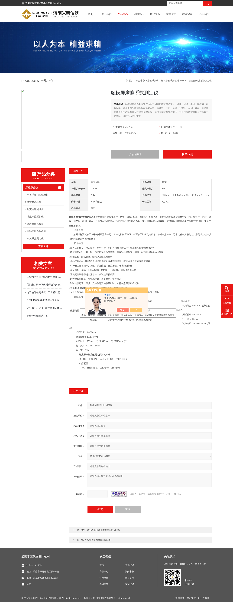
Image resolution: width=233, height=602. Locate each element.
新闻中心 (139, 14)
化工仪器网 (203, 598)
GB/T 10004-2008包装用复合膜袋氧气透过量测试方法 (45, 300)
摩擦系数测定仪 (35, 238)
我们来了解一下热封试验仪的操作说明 (45, 284)
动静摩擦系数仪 (35, 224)
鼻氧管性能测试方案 (37, 315)
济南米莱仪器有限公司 (45, 3)
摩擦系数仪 (153, 80)
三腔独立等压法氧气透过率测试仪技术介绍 (45, 276)
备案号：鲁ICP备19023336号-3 (99, 598)
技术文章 (155, 14)
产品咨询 (135, 154)
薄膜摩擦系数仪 (35, 216)
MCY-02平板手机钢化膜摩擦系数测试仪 (100, 530)
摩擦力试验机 (34, 202)
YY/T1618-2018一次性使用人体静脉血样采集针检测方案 (45, 308)
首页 (90, 14)
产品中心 (123, 14)
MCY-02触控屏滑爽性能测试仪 (96, 539)
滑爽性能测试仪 (35, 209)
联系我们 (203, 14)
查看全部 (43, 246)
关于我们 (106, 14)
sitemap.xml (124, 598)
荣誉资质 (171, 14)
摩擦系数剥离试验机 (37, 194)
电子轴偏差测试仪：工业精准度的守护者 (45, 292)
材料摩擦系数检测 (170, 80)
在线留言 (187, 14)
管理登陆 (179, 598)
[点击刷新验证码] (119, 494)
